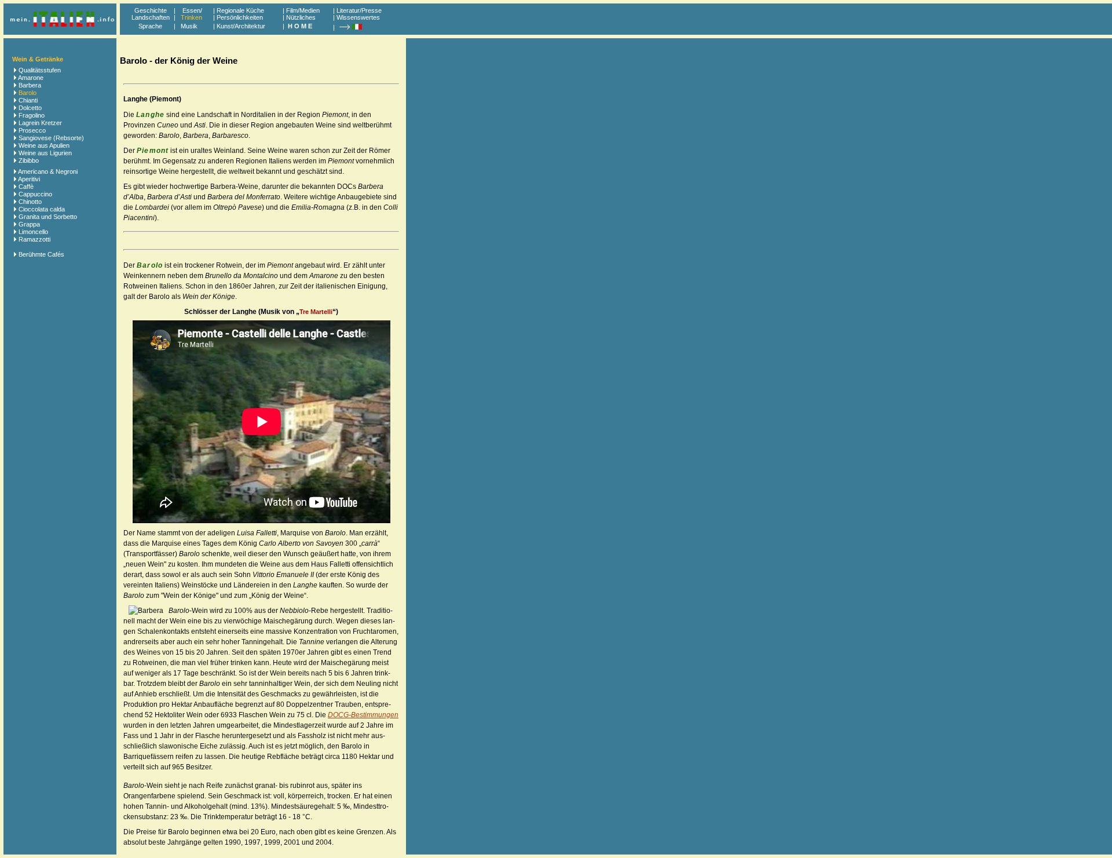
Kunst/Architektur (241, 26)
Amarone (30, 77)
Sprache (150, 26)
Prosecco (32, 130)
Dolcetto (30, 107)
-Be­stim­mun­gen (363, 715)
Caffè (26, 186)
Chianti (28, 100)
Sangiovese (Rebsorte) (51, 137)
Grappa (29, 224)
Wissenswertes (358, 17)
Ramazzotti (34, 239)
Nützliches (301, 17)
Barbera (30, 85)
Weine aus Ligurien (45, 152)
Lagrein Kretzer (40, 122)
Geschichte (150, 10)
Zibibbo (29, 160)
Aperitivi (29, 179)
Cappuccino (35, 194)
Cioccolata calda (42, 209)
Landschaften (150, 17)
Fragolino (32, 115)
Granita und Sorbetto (48, 216)
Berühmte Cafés (41, 254)
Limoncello (33, 231)
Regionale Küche (240, 10)
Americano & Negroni (48, 171)
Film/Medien (303, 10)
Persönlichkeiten (240, 17)
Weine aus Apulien (44, 145)
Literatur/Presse (359, 10)
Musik (189, 26)
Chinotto (30, 201)
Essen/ (192, 10)
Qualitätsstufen (40, 70)
